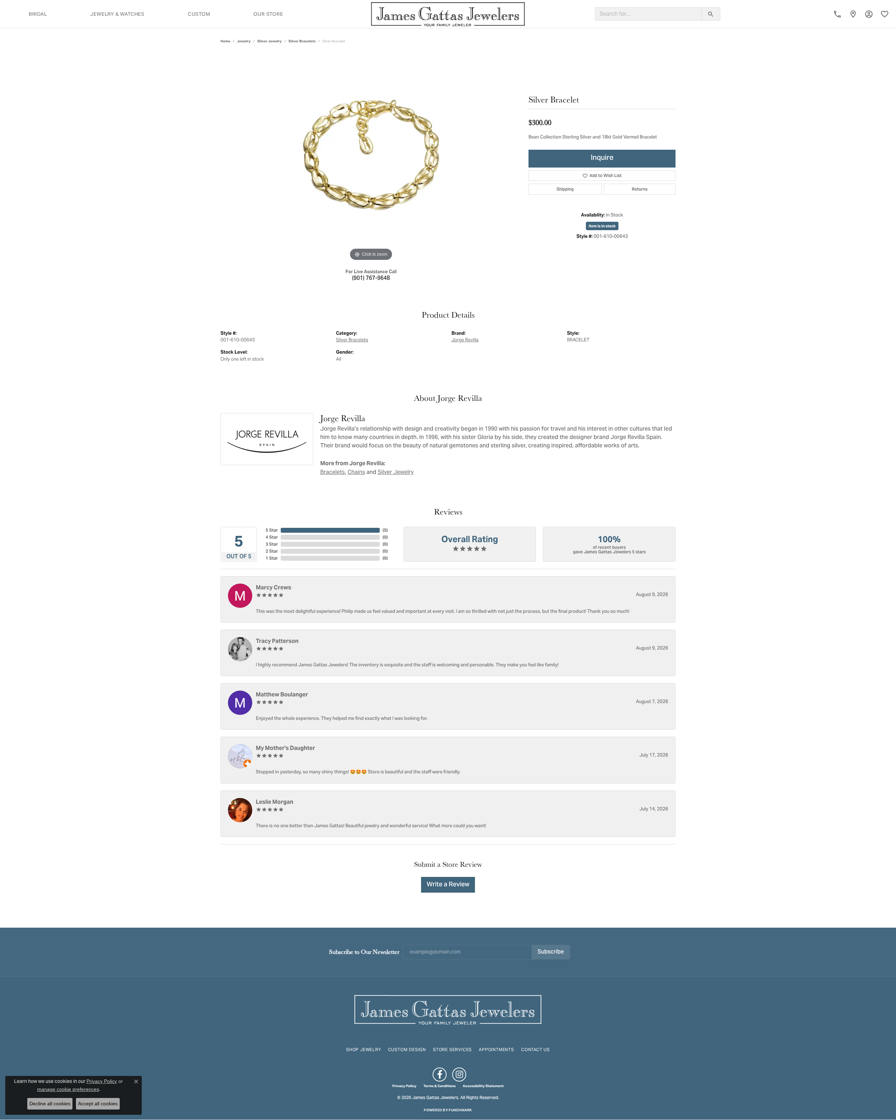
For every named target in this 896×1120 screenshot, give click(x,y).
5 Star (272, 530)
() (385, 530)
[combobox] (648, 14)
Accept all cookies (98, 1103)
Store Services (452, 1049)
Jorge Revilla (464, 340)
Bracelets (332, 472)
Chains (356, 472)
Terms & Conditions (440, 1086)
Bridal (38, 14)
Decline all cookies (49, 1103)
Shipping (565, 189)
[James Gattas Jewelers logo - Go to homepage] (448, 14)
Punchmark (460, 1110)
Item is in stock (602, 226)
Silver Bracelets (302, 41)
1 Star (272, 558)
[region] (371, 158)
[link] (837, 14)
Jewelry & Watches (117, 14)
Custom (199, 14)
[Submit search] (710, 14)
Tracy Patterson (277, 641)
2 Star (272, 551)
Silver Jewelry (269, 41)
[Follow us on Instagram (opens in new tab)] (459, 1075)
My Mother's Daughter (285, 748)
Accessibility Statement (483, 1086)
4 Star (272, 537)
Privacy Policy (404, 1086)
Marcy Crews (273, 587)
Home (225, 41)
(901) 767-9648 (371, 278)
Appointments (496, 1049)
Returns (640, 189)
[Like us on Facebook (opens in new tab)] (440, 1075)
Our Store (268, 14)
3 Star (272, 544)
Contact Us (535, 1049)
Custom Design (407, 1049)
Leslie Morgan (274, 802)
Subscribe (551, 952)
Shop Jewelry (363, 1049)
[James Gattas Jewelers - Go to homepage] (448, 1009)
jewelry (244, 41)
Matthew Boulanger (282, 694)
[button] (868, 14)
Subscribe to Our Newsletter (364, 951)
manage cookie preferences (68, 1089)
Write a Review (448, 885)
